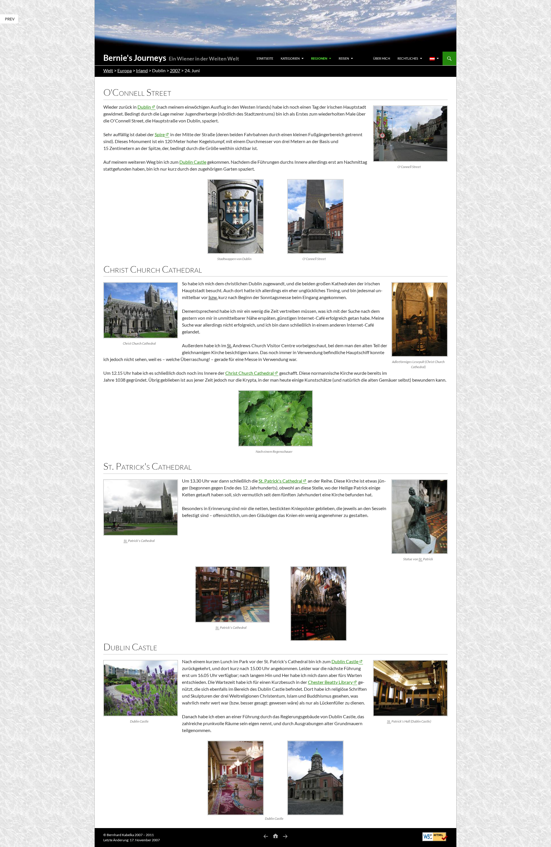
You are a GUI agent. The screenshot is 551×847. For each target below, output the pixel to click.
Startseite (265, 58)
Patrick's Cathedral (280, 480)
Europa (124, 70)
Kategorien (290, 58)
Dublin (144, 107)
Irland (142, 70)
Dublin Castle (192, 162)
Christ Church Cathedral (249, 373)
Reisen (344, 58)
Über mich (381, 58)
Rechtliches (407, 58)
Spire (160, 134)
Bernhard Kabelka (120, 835)
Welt (108, 70)
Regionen (319, 58)
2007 (175, 70)
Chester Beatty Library (330, 682)
